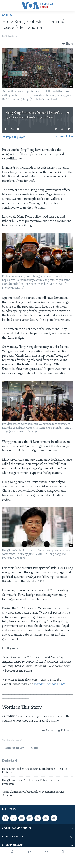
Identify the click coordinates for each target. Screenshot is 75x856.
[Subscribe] (54, 818)
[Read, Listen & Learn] (12, 851)
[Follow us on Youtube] (21, 818)
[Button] (67, 43)
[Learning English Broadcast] (46, 851)
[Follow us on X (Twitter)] (13, 818)
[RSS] (37, 818)
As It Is (7, 15)
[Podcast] (45, 818)
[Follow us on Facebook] (5, 818)
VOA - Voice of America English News (31, 117)
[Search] (63, 851)
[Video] (29, 851)
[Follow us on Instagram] (29, 818)
